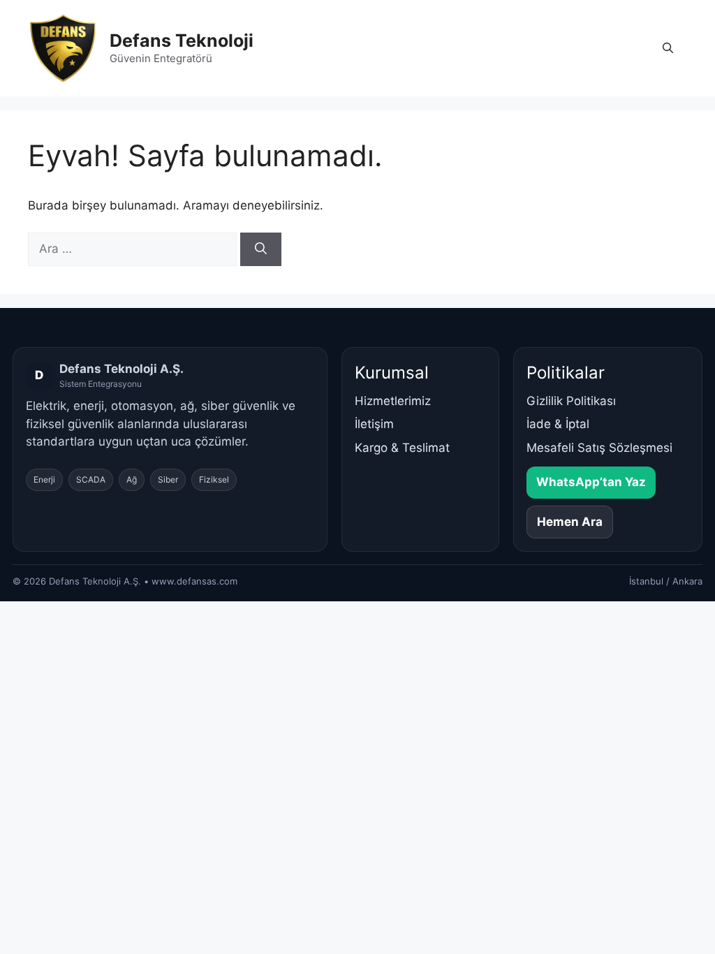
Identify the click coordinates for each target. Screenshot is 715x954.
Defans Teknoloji (181, 40)
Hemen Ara (570, 522)
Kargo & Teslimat (402, 448)
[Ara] (260, 249)
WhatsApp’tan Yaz (591, 482)
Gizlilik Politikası (571, 401)
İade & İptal (557, 424)
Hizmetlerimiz (393, 401)
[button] (668, 48)
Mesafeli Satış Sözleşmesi (599, 448)
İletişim (374, 424)
